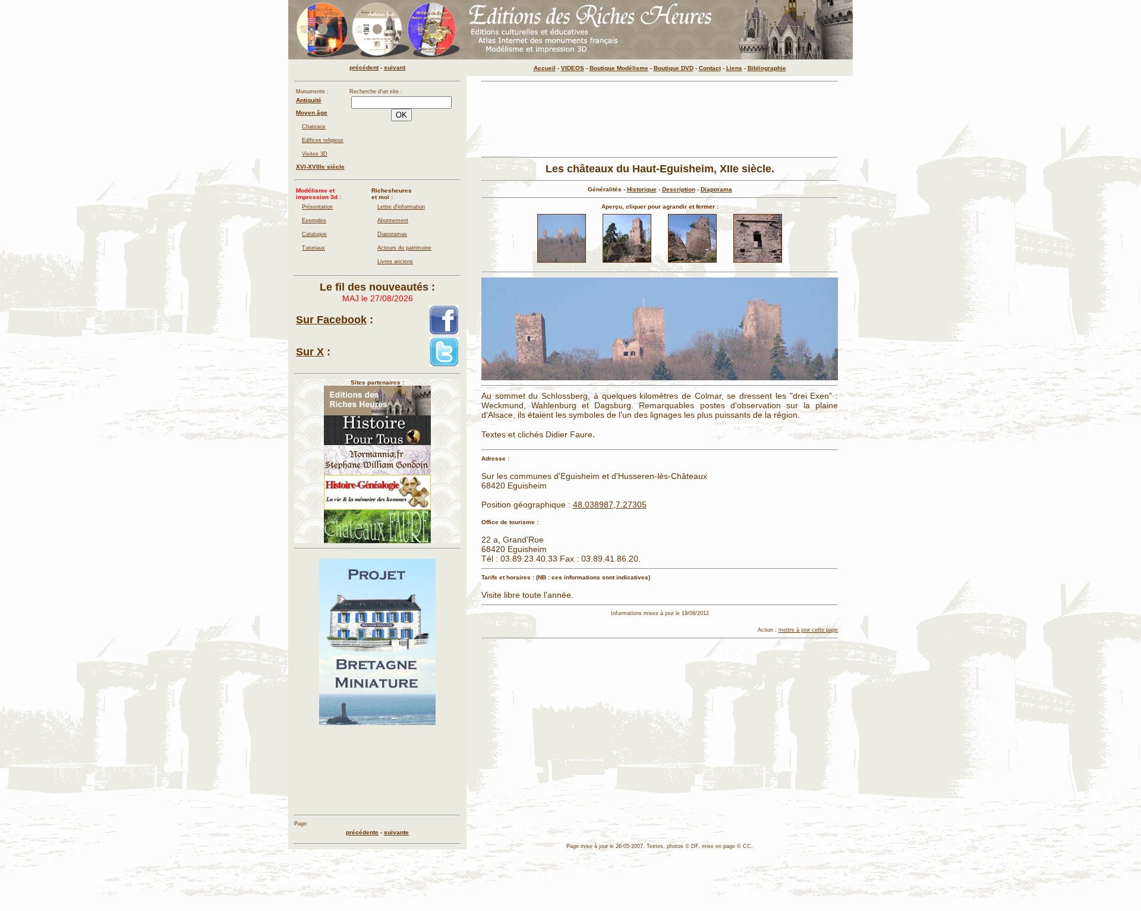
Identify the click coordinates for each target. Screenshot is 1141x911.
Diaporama (716, 189)
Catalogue (314, 234)
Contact (710, 68)
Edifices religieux (322, 140)
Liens (734, 68)
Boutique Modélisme (619, 68)
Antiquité (309, 100)
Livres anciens (395, 261)
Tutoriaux (313, 248)
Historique (642, 189)
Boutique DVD (674, 68)
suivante (396, 832)
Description (678, 189)
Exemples (314, 220)
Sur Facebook (331, 320)
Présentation (317, 207)
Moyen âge (311, 112)
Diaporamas (392, 234)
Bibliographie (767, 68)
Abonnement (392, 220)
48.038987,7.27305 (610, 504)
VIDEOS (572, 68)
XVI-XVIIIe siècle (320, 166)
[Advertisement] (659, 119)
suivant (394, 67)
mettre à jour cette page (808, 630)
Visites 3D (314, 154)
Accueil (545, 68)
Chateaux (314, 127)
